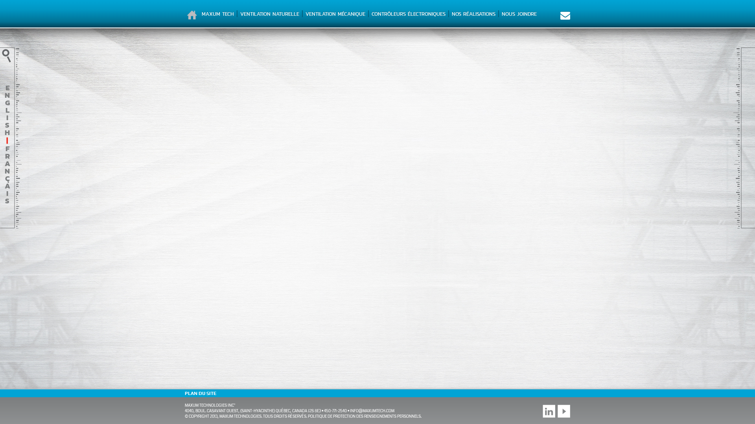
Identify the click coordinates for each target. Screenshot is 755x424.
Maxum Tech (218, 14)
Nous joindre (519, 14)
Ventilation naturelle (269, 14)
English (7, 110)
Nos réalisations (473, 14)
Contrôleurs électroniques (409, 14)
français (7, 175)
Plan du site (200, 393)
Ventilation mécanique (335, 14)
